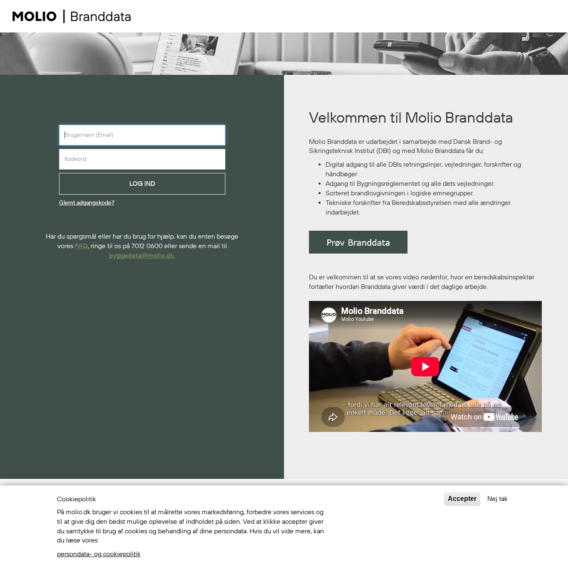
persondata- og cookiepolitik (99, 554)
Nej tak (497, 499)
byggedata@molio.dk (141, 255)
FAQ (81, 246)
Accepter (462, 498)
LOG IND (142, 184)
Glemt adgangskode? (86, 203)
